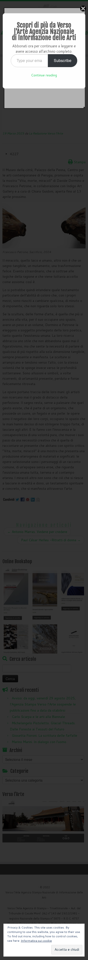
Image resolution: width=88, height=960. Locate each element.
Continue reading (44, 75)
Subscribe (62, 60)
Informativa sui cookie (36, 941)
